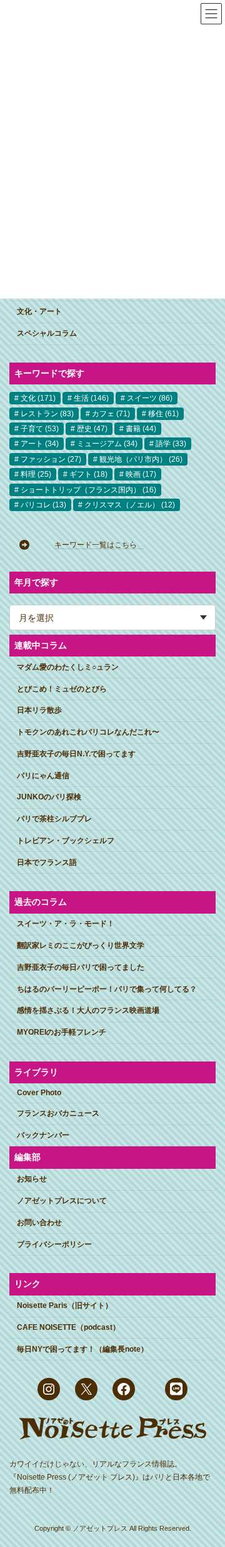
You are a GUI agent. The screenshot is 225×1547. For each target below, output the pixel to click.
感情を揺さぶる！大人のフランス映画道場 (88, 1010)
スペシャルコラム (47, 333)
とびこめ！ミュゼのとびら (62, 689)
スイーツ (149, 398)
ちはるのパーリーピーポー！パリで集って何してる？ (107, 989)
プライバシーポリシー (54, 1244)
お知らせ (32, 1178)
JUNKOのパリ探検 (49, 797)
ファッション (51, 459)
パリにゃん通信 (43, 775)
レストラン (47, 413)
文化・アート (39, 311)
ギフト (88, 474)
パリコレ (43, 504)
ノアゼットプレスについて (62, 1200)
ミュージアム (107, 443)
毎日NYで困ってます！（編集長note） (82, 1349)
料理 (36, 474)
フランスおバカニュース (58, 1113)
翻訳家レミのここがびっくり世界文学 (80, 945)
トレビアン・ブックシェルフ (65, 840)
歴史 (92, 428)
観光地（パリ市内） (140, 459)
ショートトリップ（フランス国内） (88, 490)
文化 (38, 398)
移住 (163, 413)
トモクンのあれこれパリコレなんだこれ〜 (88, 732)
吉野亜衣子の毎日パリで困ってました (80, 967)
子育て (40, 428)
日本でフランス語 (47, 862)
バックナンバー (43, 1135)
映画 (141, 474)
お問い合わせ (39, 1222)
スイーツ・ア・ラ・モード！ (65, 923)
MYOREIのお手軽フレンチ (61, 1032)
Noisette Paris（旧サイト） (64, 1305)
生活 (91, 398)
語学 (171, 443)
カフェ (111, 413)
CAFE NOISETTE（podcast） (68, 1327)
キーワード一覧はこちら (99, 544)
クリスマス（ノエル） (129, 504)
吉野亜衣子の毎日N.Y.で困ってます (76, 753)
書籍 (141, 428)
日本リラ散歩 (39, 710)
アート (40, 443)
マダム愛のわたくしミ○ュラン (68, 667)
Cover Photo (39, 1092)
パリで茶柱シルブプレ (54, 818)
